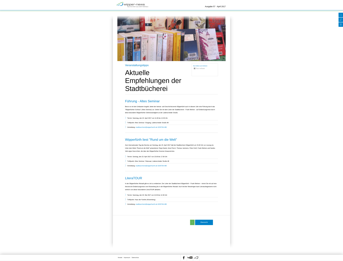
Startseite (341, 15)
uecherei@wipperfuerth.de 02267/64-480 (153, 127)
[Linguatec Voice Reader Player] (199, 71)
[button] (204, 222)
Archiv (341, 24)
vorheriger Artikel (192, 222)
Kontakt (120, 257)
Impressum (127, 257)
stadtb (138, 127)
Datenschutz (135, 257)
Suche (341, 20)
